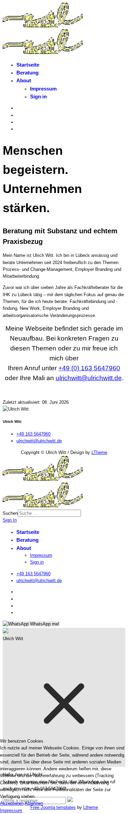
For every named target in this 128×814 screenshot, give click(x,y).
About (23, 80)
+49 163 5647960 (33, 434)
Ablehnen (34, 803)
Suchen (10, 513)
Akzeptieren (12, 803)
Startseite (27, 65)
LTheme (99, 452)
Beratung (27, 72)
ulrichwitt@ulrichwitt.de (89, 378)
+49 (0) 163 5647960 (89, 368)
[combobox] (49, 513)
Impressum (43, 89)
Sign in (38, 96)
